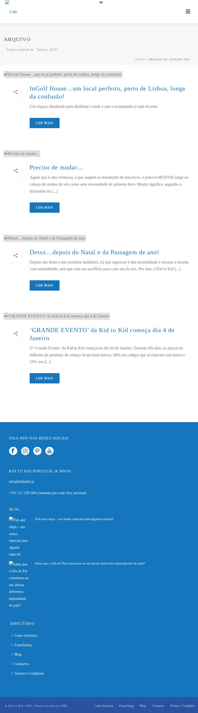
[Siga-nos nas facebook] (13, 451)
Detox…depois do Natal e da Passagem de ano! (94, 252)
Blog (17, 654)
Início (140, 59)
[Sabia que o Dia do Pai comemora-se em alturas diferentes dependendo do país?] (19, 585)
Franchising (22, 645)
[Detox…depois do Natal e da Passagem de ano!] (99, 238)
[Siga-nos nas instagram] (25, 451)
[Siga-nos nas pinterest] (37, 451)
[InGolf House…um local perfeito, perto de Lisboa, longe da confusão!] (99, 74)
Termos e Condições (29, 673)
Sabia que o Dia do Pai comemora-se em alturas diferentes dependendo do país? (90, 563)
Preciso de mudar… (57, 167)
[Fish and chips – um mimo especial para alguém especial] (19, 537)
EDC (64, 705)
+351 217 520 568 (23, 493)
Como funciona (25, 635)
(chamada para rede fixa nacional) (61, 493)
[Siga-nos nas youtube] (49, 451)
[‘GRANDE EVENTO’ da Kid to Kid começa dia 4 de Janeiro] (99, 316)
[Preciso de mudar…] (99, 153)
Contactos (21, 664)
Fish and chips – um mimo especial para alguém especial (74, 519)
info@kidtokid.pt (21, 481)
